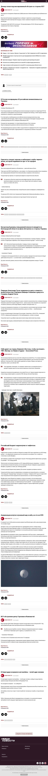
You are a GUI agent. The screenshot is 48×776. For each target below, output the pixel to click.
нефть (10, 502)
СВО (10, 74)
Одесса (6, 214)
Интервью (4, 748)
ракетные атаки (12, 214)
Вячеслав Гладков (31, 278)
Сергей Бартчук (20, 214)
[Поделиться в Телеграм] (5, 37)
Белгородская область (9, 278)
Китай (6, 604)
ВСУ (25, 278)
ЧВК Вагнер (7, 432)
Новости (3, 754)
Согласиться (24, 774)
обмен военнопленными (36, 147)
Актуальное (27, 746)
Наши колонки (5, 746)
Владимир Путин (19, 278)
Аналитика (27, 748)
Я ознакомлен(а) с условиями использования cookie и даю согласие (24, 772)
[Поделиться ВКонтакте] (2, 37)
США (9, 604)
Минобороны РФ (23, 147)
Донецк (6, 74)
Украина (44, 147)
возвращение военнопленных (11, 147)
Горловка (10, 659)
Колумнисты (4, 756)
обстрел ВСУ (39, 278)
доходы (6, 502)
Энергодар (10, 720)
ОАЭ (29, 147)
